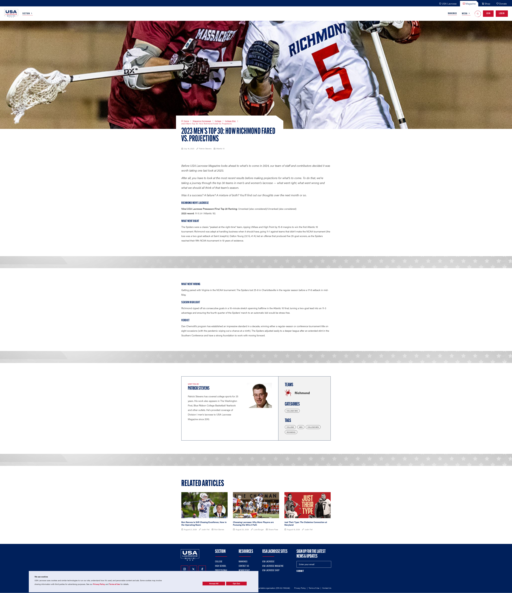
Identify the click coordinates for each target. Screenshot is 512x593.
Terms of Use (314, 588)
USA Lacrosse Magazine (273, 566)
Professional (221, 570)
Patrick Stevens (198, 388)
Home (186, 121)
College (218, 121)
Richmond (291, 432)
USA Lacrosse (449, 3)
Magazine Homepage (202, 121)
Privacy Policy (300, 588)
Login (502, 13)
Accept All (213, 583)
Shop (487, 3)
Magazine (471, 3)
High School (220, 566)
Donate (503, 3)
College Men (230, 121)
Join (488, 13)
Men (301, 427)
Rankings (452, 13)
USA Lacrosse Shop (270, 570)
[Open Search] (478, 14)
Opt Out (236, 583)
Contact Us (244, 566)
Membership (244, 570)
